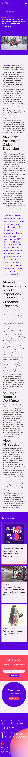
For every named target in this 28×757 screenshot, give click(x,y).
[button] (26, 3)
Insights (12, 722)
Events (11, 723)
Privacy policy (4, 749)
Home (2, 718)
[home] (7, 3)
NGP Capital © (6, 752)
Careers (19, 720)
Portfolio (3, 722)
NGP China (20, 723)
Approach (3, 720)
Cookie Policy (4, 751)
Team (11, 720)
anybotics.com (16, 507)
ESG (18, 718)
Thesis (2, 723)
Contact (19, 722)
